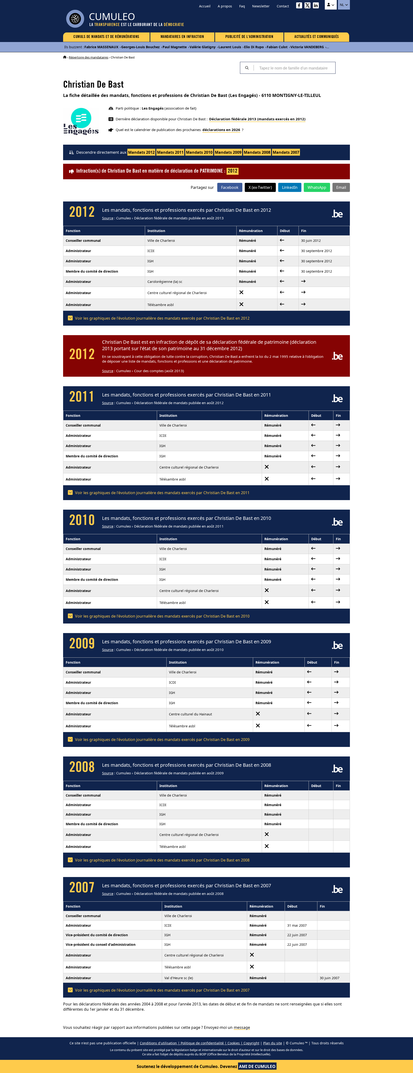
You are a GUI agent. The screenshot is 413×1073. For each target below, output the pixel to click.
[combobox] (294, 68)
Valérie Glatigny (203, 47)
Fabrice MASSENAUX (101, 47)
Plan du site (272, 1043)
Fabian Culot (277, 47)
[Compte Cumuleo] (331, 5)
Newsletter (261, 6)
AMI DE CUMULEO (257, 1066)
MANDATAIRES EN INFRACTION (182, 37)
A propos (225, 6)
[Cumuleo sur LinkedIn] (317, 6)
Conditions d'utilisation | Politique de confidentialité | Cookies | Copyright (199, 1043)
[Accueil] (64, 57)
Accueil (205, 6)
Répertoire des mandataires (88, 57)
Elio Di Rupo (254, 47)
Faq (242, 6)
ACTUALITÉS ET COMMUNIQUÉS (316, 37)
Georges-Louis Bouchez (140, 47)
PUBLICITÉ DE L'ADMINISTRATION (249, 37)
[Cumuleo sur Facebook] (300, 6)
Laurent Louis (229, 47)
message (242, 1027)
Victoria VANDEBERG (307, 47)
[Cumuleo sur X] (308, 6)
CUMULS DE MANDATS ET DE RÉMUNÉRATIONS (106, 37)
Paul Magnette (175, 47)
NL (342, 5)
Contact (283, 6)
